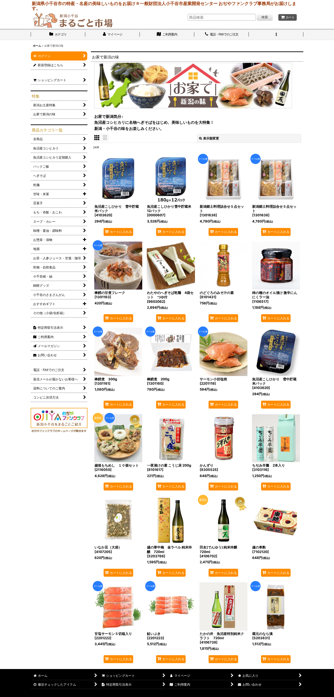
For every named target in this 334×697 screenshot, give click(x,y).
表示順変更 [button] (211, 138)
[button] (276, 35)
